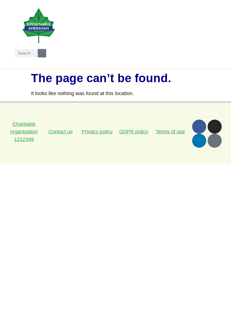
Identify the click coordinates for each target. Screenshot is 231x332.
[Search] (42, 53)
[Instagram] (215, 127)
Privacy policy (97, 131)
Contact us (60, 131)
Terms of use (170, 131)
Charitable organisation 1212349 (24, 131)
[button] (187, 25)
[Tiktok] (215, 141)
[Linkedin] (199, 141)
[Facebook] (199, 127)
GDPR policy (133, 131)
